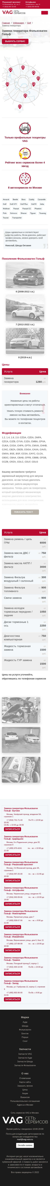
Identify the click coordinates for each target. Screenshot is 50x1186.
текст (23, 512)
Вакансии (25, 1097)
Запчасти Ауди (25, 1058)
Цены (25, 1090)
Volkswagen (18, 23)
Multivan (6, 209)
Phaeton (38, 209)
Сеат (25, 1041)
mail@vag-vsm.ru (25, 1139)
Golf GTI (13, 204)
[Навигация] (44, 13)
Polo (5, 213)
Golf (29, 23)
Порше (25, 1037)
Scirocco (13, 213)
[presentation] (1, 4)
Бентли (25, 1033)
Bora (23, 199)
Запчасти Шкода (25, 1061)
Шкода (25, 1026)
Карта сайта (25, 1082)
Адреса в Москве (25, 1105)
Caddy (31, 199)
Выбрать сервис (15, 41)
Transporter (17, 218)
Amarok (6, 199)
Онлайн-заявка (25, 1145)
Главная (6, 23)
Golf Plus (24, 204)
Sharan (24, 213)
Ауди (25, 1022)
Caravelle (42, 199)
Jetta (42, 204)
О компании (25, 1078)
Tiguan (33, 213)
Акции (25, 1093)
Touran (6, 218)
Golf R (33, 204)
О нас (25, 1073)
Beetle (15, 199)
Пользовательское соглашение (25, 1101)
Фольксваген (25, 1030)
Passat (16, 209)
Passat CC (26, 209)
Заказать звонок (25, 1086)
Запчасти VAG (25, 1054)
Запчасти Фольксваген (25, 1065)
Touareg (42, 213)
